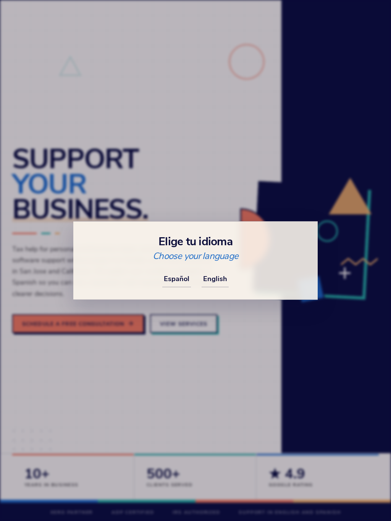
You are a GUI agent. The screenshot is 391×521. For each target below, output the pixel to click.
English (215, 278)
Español (176, 278)
